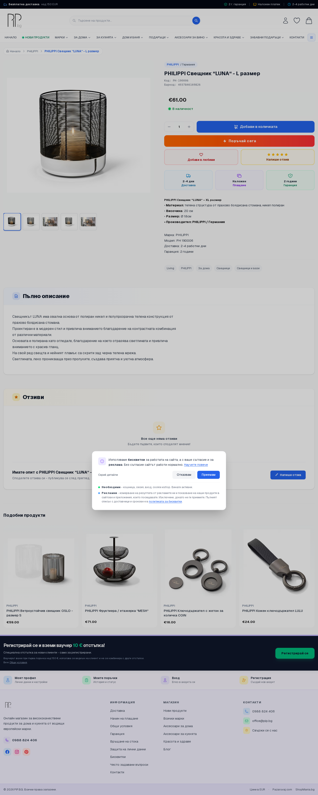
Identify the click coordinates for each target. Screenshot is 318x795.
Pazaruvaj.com (282, 789)
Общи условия (18, 662)
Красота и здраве (227, 37)
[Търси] (196, 20)
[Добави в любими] (72, 531)
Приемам (208, 475)
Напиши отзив (290, 475)
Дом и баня (131, 37)
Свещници (223, 268)
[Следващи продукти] (313, 577)
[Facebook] (7, 752)
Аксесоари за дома (178, 726)
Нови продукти (37, 37)
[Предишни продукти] (4, 577)
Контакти (297, 37)
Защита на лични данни (128, 749)
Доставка (117, 711)
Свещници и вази (248, 268)
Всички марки (173, 718)
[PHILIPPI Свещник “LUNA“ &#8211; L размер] (12, 222)
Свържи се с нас (264, 730)
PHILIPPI (181, 64)
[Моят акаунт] (285, 20)
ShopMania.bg (305, 789)
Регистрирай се (294, 653)
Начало (11, 37)
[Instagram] (17, 752)
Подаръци (157, 37)
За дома (80, 37)
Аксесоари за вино (190, 37)
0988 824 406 (263, 711)
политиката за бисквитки (165, 501)
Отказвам (184, 475)
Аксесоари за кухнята (180, 734)
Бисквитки (118, 757)
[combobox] (135, 20)
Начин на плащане (124, 718)
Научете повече (196, 465)
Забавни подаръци (265, 37)
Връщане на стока (124, 741)
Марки (60, 37)
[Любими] (296, 20)
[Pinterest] (26, 752)
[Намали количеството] (169, 126)
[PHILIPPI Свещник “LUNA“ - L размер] (69, 221)
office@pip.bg (262, 721)
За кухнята (104, 37)
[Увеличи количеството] (189, 126)
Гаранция (117, 734)
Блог (167, 749)
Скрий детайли (108, 475)
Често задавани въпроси (129, 764)
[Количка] (309, 20)
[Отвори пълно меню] (311, 37)
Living (170, 268)
